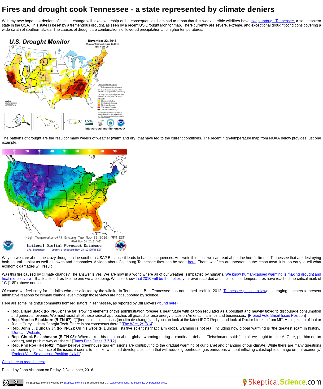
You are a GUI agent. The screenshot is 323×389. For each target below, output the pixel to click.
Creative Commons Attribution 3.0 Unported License (136, 382)
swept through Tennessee (272, 21)
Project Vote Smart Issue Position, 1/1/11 (46, 354)
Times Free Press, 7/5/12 (94, 341)
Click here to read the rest (23, 362)
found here (167, 303)
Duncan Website (26, 333)
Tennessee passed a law (244, 291)
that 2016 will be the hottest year (163, 279)
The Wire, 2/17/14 (137, 324)
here (192, 262)
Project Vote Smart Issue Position (277, 315)
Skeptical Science (74, 382)
